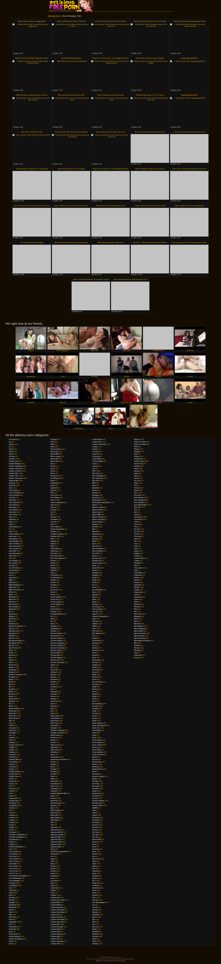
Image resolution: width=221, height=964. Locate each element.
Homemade (55, 757)
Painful (94, 638)
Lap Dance (54, 881)
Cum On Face (13, 871)
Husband (54, 791)
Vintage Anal (138, 592)
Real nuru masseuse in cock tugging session (110, 58)
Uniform (136, 578)
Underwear (138, 575)
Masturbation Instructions (101, 502)
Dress (11, 944)
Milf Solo (95, 527)
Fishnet (53, 561)
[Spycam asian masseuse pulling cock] (150, 148)
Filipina (53, 544)
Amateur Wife (13, 481)
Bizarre (11, 660)
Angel (11, 517)
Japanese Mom (56, 839)
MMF (94, 483)
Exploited (54, 488)
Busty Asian (13, 711)
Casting (11, 742)
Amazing (12, 483)
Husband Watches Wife (59, 793)
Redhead (95, 767)
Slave (94, 873)
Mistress (95, 536)
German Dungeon (57, 641)
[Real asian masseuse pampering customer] (189, 185)
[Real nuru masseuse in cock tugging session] (110, 74)
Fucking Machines (57, 614)
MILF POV (95, 481)
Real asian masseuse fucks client (71, 95)
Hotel (52, 776)
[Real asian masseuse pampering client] (189, 37)
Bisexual (12, 655)
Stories (94, 941)
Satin (94, 810)
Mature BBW (96, 514)
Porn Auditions (97, 704)
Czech (11, 893)
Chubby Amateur (14, 771)
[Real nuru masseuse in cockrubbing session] (110, 185)
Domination (13, 927)
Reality (94, 764)
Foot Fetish (54, 575)
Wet (135, 611)
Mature (94, 505)
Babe (11, 594)
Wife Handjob (138, 631)
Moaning (95, 539)
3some (11, 444)
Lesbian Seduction (57, 941)
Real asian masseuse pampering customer (189, 169)
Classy (11, 784)
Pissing (94, 689)
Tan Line (137, 481)
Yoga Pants (138, 655)
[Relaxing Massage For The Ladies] (150, 111)
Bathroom (12, 619)
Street (136, 447)
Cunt (10, 888)
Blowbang (12, 670)
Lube (94, 464)
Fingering (54, 551)
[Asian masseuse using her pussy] (110, 111)
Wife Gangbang (139, 628)
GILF (52, 624)
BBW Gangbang (14, 585)
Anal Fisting (13, 505)
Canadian (12, 733)
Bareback (12, 614)
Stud (135, 454)
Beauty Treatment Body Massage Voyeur (31, 58)
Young (136, 658)
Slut (93, 881)
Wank (136, 602)
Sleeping (95, 876)
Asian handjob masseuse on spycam (150, 169)
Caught (11, 750)
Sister (94, 864)
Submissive (138, 459)
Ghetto (53, 665)
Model (94, 541)
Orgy (94, 619)
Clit (10, 786)
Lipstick (94, 449)
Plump (94, 696)
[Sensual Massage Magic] (71, 74)
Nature (94, 570)
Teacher (137, 488)
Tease (136, 490)
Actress (11, 451)
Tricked (136, 556)
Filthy (52, 546)
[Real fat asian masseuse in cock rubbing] (71, 148)
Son (93, 905)
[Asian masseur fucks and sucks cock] (110, 148)
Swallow (137, 466)
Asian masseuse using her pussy (110, 95)
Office (94, 599)
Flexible (53, 570)
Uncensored (138, 568)
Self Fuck (95, 827)
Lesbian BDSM (56, 905)
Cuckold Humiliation (16, 847)
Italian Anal (54, 813)
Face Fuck (54, 495)
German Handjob (57, 645)
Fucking (53, 611)
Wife (135, 621)
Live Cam (95, 451)
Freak (52, 592)
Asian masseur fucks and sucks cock (110, 132)
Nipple (94, 580)
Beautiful (12, 624)
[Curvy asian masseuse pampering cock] (189, 148)
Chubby (11, 769)
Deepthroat (13, 905)
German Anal (55, 636)
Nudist (94, 582)
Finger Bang (55, 548)
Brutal (11, 696)
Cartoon (11, 738)
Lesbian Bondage (57, 907)
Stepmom (95, 934)
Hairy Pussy (55, 721)
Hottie (53, 779)
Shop (94, 847)
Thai (135, 510)
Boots (11, 682)
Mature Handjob (97, 517)
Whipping (137, 616)
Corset (11, 813)
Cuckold (12, 844)
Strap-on (137, 439)
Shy (93, 856)
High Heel (54, 747)
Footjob (53, 580)
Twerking (137, 563)
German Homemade (58, 648)
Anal (10, 488)
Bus (10, 704)
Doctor (11, 919)
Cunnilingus (13, 885)
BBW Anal (12, 582)
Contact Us (122, 960)
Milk (93, 529)
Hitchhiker (54, 752)
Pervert (94, 672)
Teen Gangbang (139, 500)
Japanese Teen (56, 844)
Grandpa (54, 694)
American (12, 485)
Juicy (52, 861)
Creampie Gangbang (16, 837)
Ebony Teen (55, 461)
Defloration (12, 907)
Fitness (53, 565)
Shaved (95, 842)
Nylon (94, 592)
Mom (94, 544)
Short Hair (95, 849)
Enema (53, 466)
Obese (94, 597)
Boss (10, 684)
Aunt (10, 575)
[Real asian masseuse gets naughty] (150, 74)
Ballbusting (13, 609)
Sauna (94, 813)
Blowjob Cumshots (15, 675)
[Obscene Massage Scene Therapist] (71, 37)
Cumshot (12, 883)
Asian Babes (13, 539)
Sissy (94, 861)
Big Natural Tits (14, 643)
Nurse (94, 587)
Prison (94, 716)
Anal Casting (13, 490)
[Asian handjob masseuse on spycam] (150, 185)
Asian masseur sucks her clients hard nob (71, 206)
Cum (10, 849)
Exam (52, 481)
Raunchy (95, 759)
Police (94, 699)
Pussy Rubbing (97, 752)
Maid (94, 485)
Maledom (95, 488)
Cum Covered (14, 851)
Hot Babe (54, 771)
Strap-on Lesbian (140, 444)
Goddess (54, 682)
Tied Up (136, 524)
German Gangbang (57, 643)
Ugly (135, 565)
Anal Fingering (14, 502)
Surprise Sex (138, 464)
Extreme (53, 490)
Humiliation (54, 788)
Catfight (11, 747)
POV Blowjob (96, 633)
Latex (52, 883)
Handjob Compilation (58, 730)
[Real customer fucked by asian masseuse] (71, 259)
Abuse (11, 449)
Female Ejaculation (57, 529)
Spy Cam (95, 927)
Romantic (95, 788)
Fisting (53, 563)
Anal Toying (13, 514)
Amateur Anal (13, 461)
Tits (135, 541)
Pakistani (95, 643)
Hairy (52, 713)
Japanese (54, 827)
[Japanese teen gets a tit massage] (71, 185)
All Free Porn (54, 16)
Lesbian (53, 895)
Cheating (12, 757)
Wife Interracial (139, 636)
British (11, 691)
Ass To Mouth (13, 568)
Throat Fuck (138, 519)
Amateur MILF (14, 473)
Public (94, 721)
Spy (93, 924)
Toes (135, 544)
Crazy (11, 830)
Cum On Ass (13, 868)
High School (55, 750)
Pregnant (95, 708)
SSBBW (95, 808)
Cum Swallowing (15, 878)
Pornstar (95, 706)
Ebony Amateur (56, 449)
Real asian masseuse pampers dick (110, 206)
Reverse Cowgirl (98, 776)
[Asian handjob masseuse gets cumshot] (32, 111)
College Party (13, 801)
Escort (53, 471)
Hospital (53, 769)
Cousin (11, 825)
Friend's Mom (55, 609)
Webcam (137, 607)
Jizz (52, 856)
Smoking (95, 885)
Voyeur (136, 599)
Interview (54, 805)
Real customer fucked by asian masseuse (71, 242)
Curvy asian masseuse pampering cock (189, 132)
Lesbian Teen (97, 442)
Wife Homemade (140, 633)
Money (94, 556)
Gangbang (54, 628)
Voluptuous (138, 597)
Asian (11, 531)
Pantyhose (96, 650)
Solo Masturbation (98, 902)
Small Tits (95, 883)
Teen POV (137, 507)
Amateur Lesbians (15, 471)
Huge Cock (54, 786)
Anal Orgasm (13, 510)
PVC (93, 636)
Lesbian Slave (55, 944)
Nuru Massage (97, 590)
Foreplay (54, 585)
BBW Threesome (15, 590)
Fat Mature (54, 519)
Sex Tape (95, 835)
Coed (11, 796)
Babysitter (12, 597)
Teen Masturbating (140, 505)
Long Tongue (96, 459)
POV (93, 628)
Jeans (53, 849)
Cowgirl (11, 827)
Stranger (95, 944)
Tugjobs (137, 561)
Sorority (95, 907)
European (54, 476)
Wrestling (137, 650)
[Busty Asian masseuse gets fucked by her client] (130, 296)
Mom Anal (95, 546)
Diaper (11, 910)
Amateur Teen (14, 476)
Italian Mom (55, 820)
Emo (52, 464)
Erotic (52, 468)
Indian (53, 796)
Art (10, 529)
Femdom (54, 531)
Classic (11, 779)
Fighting (53, 541)
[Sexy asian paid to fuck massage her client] (189, 259)
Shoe (94, 844)
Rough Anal (96, 793)
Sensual (95, 830)
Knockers (54, 871)
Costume (12, 818)
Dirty (10, 915)
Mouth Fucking (97, 563)
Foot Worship (55, 578)
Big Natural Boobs (15, 641)
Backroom (12, 599)
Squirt (94, 929)
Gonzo (53, 684)
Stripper (136, 449)
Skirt (93, 868)
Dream (11, 941)
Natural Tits (96, 568)
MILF (94, 471)
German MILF (55, 653)
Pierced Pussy (97, 682)
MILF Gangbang (97, 476)
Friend (53, 607)
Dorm (11, 931)
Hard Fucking (55, 735)
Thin (135, 512)
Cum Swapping (14, 881)
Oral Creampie (97, 609)
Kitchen (53, 868)
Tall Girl (136, 478)
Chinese (12, 764)
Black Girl (12, 665)
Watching (137, 604)
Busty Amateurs (14, 708)
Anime (11, 522)
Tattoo (136, 483)
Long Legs (96, 456)
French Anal (55, 599)
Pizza (94, 691)
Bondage (12, 677)
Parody (94, 655)
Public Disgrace (97, 723)
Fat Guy (53, 517)
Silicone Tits (96, 859)
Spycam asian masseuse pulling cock (150, 132)
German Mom (55, 655)
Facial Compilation (57, 502)
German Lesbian (56, 650)
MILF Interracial (97, 478)
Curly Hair (12, 890)
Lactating (54, 876)
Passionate (96, 660)
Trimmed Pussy (139, 558)
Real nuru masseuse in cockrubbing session (110, 169)
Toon (135, 548)
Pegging (95, 665)
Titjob (136, 539)
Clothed (11, 791)
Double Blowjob (14, 936)
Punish (94, 733)
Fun (52, 616)
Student (136, 456)
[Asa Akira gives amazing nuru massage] (32, 185)
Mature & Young (97, 507)
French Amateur (56, 597)
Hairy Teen (54, 723)
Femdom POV (55, 536)
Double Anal (13, 934)
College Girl (13, 798)
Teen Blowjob (138, 498)
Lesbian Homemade (58, 919)
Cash (11, 740)
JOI (52, 825)
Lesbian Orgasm (56, 934)
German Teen (55, 660)
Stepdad (95, 931)
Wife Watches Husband (142, 641)
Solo (93, 898)
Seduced (95, 825)
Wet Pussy (137, 614)
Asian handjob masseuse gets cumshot (32, 95)
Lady (52, 878)
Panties (94, 648)
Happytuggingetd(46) (189, 95)
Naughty (95, 573)
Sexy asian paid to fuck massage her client (189, 242)
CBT (10, 721)
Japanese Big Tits (57, 832)
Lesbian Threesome (99, 444)
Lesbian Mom (55, 931)
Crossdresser (13, 839)
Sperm (94, 917)
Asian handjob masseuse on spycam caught (91, 279)
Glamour (54, 675)
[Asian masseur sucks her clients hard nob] (71, 222)
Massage (95, 495)
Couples (12, 822)
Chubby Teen (13, 776)
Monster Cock (97, 558)
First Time (54, 553)
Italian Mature (55, 818)
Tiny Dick (137, 529)
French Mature (56, 604)
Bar (10, 611)
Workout (137, 645)
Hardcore (54, 738)
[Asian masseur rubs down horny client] (150, 222)
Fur (52, 621)
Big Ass (11, 628)
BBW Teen (12, 587)
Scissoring (96, 818)
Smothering (96, 888)
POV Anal (95, 631)
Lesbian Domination (58, 910)
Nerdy (94, 578)
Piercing (95, 684)
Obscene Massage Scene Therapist (71, 21)
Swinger (137, 471)
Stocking (95, 936)
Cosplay (12, 815)
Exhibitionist (55, 483)
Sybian (136, 473)
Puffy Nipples (96, 730)
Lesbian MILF (55, 924)
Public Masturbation (99, 725)
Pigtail (94, 687)
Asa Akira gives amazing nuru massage (32, 169)
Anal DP (12, 498)
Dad (10, 895)
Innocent (54, 798)
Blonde (11, 667)
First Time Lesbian (57, 558)
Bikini (11, 650)
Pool (93, 701)
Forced (53, 582)
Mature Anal (96, 512)
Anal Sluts (12, 512)
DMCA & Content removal (110, 960)
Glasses (53, 677)
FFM (52, 493)
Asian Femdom (14, 544)
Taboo (136, 476)
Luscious (95, 466)
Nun (93, 585)
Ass (10, 558)
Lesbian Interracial (57, 922)
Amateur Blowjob (15, 464)
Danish (11, 900)
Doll (10, 924)
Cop (10, 810)
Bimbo (11, 653)
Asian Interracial (14, 546)
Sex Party (95, 832)
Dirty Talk (12, 917)
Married (95, 493)
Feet (52, 524)
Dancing (12, 898)
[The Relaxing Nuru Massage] (32, 259)
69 (10, 447)
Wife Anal (137, 624)
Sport (94, 922)
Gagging (54, 626)
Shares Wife (96, 839)
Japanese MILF (56, 837)
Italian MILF (55, 815)
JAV (52, 822)
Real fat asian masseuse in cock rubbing (71, 132)
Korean (53, 873)
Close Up (12, 788)
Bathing (11, 616)
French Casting (56, 602)
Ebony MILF (55, 459)
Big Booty (12, 633)
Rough (94, 791)
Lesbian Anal (55, 898)
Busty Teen (12, 716)
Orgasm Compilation (99, 616)
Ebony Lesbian (56, 456)
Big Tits (11, 645)
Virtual (136, 594)
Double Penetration (15, 939)
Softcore (95, 895)
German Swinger (56, 658)
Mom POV (95, 553)
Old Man (95, 604)
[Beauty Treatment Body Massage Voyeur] (32, 74)
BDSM (11, 592)
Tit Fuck (136, 534)
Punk (94, 735)
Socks (94, 893)
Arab (10, 524)
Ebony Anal (54, 451)
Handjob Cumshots (57, 733)
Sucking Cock (138, 461)
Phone (94, 679)
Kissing (53, 866)
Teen (135, 493)
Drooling (54, 439)
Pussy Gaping (97, 742)
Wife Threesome (139, 638)
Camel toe (12, 730)
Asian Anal (12, 536)
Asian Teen (13, 556)
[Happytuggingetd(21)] (189, 74)
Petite (94, 675)
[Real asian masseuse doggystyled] (32, 37)
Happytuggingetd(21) (189, 58)
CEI (10, 723)
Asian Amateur (14, 534)
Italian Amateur (56, 810)
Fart (52, 512)
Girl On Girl (54, 670)
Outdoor (95, 624)
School (94, 815)
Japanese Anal (56, 830)
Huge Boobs (55, 784)
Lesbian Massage (57, 927)
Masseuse (95, 498)
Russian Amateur (98, 801)
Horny (53, 767)
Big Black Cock (14, 631)
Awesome (12, 578)
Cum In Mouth (14, 859)
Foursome (54, 590)
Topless (136, 551)
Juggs (53, 859)
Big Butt (11, 636)
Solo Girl (95, 900)
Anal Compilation (15, 493)
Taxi (135, 485)
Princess (95, 713)
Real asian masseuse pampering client (189, 21)
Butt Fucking (13, 718)
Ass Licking (13, 563)
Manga (94, 490)
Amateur (12, 459)
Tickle (136, 522)
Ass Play (12, 565)
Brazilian (12, 689)
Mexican (95, 524)
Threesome (138, 517)
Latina (53, 885)
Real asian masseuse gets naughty (150, 58)
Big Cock (12, 638)
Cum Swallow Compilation (18, 876)
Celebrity (12, 752)
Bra (10, 687)
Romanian (96, 786)
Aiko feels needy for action (31, 132)
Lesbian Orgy (55, 936)
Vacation (137, 582)
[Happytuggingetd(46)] (189, 111)
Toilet (136, 546)
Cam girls (12, 728)
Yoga (135, 653)
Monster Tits (96, 561)
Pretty (94, 711)
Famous (53, 507)
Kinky (52, 864)
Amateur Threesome (16, 478)
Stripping (137, 451)
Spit (93, 919)
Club (10, 793)
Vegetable (137, 585)
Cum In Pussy (13, 861)
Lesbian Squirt (97, 439)
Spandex (95, 910)
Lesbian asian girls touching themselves (110, 21)
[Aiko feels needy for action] (32, 148)
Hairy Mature (55, 718)
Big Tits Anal (13, 648)
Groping (53, 699)
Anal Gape (12, 507)
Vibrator (136, 587)
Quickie (94, 757)
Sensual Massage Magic (71, 58)
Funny (53, 619)
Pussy (94, 738)
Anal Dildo (12, 500)
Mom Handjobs (97, 551)
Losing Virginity (97, 461)
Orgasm (95, 614)
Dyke (52, 444)
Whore (136, 619)
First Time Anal (56, 556)
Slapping (95, 871)
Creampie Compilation (17, 835)
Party (94, 658)
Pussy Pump (96, 750)
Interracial (54, 801)
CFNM (11, 725)
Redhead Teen (97, 769)
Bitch (10, 658)
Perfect (94, 667)
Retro (94, 771)
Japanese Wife (56, 847)
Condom (12, 808)
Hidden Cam (55, 745)
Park (93, 653)
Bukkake (12, 701)
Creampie (12, 832)
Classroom (12, 781)
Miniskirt (95, 531)
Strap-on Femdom (140, 442)
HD (52, 711)
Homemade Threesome (59, 759)
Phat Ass (95, 677)
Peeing (94, 662)
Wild (135, 643)
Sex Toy (95, 837)
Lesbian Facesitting (57, 912)
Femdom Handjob (57, 534)
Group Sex (54, 701)
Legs (52, 893)
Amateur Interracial (15, 468)
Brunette (12, 694)
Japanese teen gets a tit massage (71, 169)
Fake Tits (54, 505)
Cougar (11, 820)
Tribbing (137, 553)
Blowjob (11, 672)
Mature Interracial (98, 519)
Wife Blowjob (138, 626)
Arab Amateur (13, 527)
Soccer (94, 890)
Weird (136, 609)
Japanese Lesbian (57, 835)
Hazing (53, 740)
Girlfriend (54, 672)
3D (10, 442)
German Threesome (57, 662)
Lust (93, 468)
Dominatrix (12, 929)
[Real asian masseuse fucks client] (71, 111)
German (53, 631)
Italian (53, 808)
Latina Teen (55, 888)
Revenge (95, 774)
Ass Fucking (13, 561)
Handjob (54, 728)
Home (53, 755)
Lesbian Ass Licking (57, 900)
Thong (136, 514)
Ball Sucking (13, 607)
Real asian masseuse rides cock (110, 242)
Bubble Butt (13, 699)
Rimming (95, 781)
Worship (137, 648)
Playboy (95, 694)
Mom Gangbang (97, 548)
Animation (12, 519)
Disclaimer (99, 960)
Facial (53, 500)
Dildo (11, 912)
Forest (53, 587)
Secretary (95, 822)
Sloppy (94, 878)
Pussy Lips (96, 747)
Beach (11, 621)
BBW (10, 580)
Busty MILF (12, 713)
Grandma (54, 691)
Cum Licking (13, 866)
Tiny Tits (137, 531)
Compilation (13, 805)
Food (52, 573)
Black (11, 662)
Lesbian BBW (55, 902)
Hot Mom (54, 774)
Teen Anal (137, 495)
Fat (52, 514)
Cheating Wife (14, 759)
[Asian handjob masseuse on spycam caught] (91, 296)
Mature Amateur (97, 510)
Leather (53, 890)
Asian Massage (14, 553)
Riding (94, 779)
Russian (95, 798)
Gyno (52, 708)
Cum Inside (13, 864)
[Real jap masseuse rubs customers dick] (150, 37)
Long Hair (95, 454)
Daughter (12, 902)
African (11, 454)
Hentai (53, 742)
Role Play (95, 784)
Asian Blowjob (14, 541)
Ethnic (53, 473)
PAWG (94, 626)
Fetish (53, 539)
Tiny (135, 527)
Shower (95, 854)
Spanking (95, 915)
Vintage (136, 590)
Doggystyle (13, 922)
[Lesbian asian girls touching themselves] (110, 37)
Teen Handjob (139, 502)
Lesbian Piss (55, 939)
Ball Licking (13, 604)
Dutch (53, 442)
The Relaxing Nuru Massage (31, 242)
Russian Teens (97, 805)
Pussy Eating (96, 740)
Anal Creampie (14, 495)
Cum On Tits (13, 873)
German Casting (56, 638)
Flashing (54, 568)
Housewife (54, 781)
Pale (93, 645)
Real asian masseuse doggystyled (32, 21)
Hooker (53, 762)
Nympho (95, 594)
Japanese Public (56, 842)
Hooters (53, 764)
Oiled (94, 602)
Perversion (96, 670)
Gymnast (54, 706)
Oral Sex (95, 611)
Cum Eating (13, 854)
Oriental (95, 621)
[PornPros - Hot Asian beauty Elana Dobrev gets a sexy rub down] (150, 259)
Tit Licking (137, 536)
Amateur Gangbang (16, 466)
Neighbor (95, 575)
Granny (53, 696)
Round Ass (96, 796)
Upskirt (136, 580)
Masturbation (96, 500)
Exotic (53, 485)
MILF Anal (95, 473)
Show (94, 851)
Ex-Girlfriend (55, 478)
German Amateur (56, 633)
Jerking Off (54, 854)
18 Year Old (13, 439)
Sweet (136, 468)
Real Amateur (97, 762)
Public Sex (96, 728)
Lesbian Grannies (57, 917)
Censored (12, 755)
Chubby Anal (13, 774)
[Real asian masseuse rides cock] (110, 259)
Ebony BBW (55, 454)
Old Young (96, 607)
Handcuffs (54, 725)
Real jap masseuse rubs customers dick (150, 21)
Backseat (12, 602)
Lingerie (95, 447)
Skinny (94, 866)
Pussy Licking (97, 745)
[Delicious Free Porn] (73, 5)
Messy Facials (97, 522)
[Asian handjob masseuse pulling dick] (189, 222)
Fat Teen (54, 522)
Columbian (12, 803)
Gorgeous (54, 687)
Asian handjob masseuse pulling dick (189, 206)
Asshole (11, 573)
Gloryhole (54, 679)
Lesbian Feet (55, 915)
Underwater (138, 573)
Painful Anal (96, 641)
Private (94, 718)
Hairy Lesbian (55, 716)
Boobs (11, 679)
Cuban (11, 842)
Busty (11, 706)
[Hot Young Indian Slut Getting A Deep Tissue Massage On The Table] (32, 222)
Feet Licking (55, 527)
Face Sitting (55, 498)
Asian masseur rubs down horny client (150, 206)
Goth (52, 689)
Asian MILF (13, 551)
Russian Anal (96, 803)
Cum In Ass (13, 856)
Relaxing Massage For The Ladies (150, 95)
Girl (52, 667)
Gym (52, 704)
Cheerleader (13, 762)
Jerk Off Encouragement (59, 851)
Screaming (96, 820)
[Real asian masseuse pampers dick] (110, 222)
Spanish (95, 912)
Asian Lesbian (14, 548)
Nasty (94, 565)
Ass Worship (13, 570)
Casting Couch (14, 745)
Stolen (94, 939)
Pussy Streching (97, 755)
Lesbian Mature (56, 929)
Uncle (136, 570)
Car (10, 735)
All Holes (12, 456)
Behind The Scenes (16, 626)
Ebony (53, 447)
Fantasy (53, 510)
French (53, 594)
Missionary (96, 534)
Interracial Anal (56, 803)
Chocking (12, 767)
